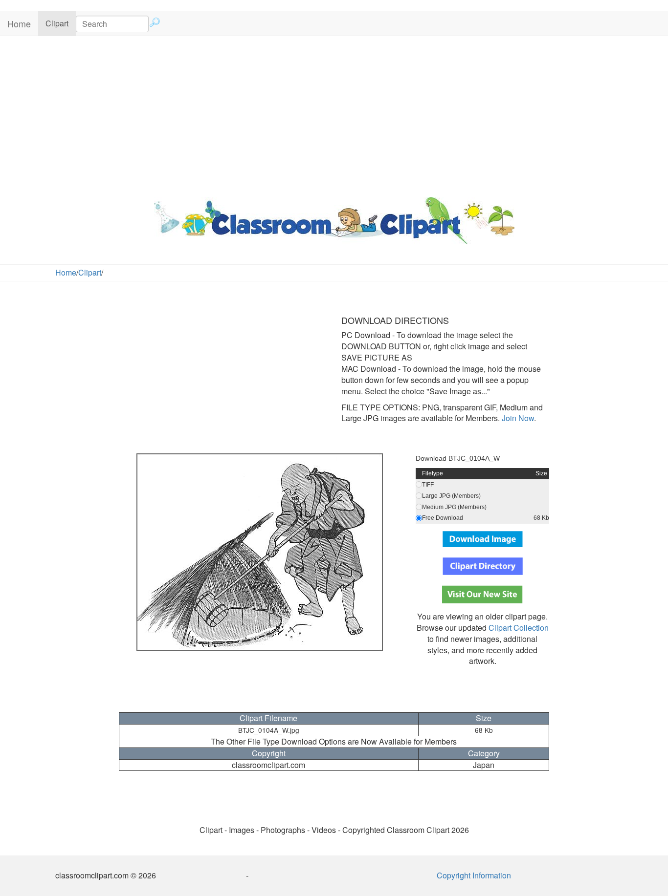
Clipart (60, 23)
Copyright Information (474, 875)
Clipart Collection (519, 627)
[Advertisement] (334, 114)
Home (19, 23)
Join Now (517, 418)
